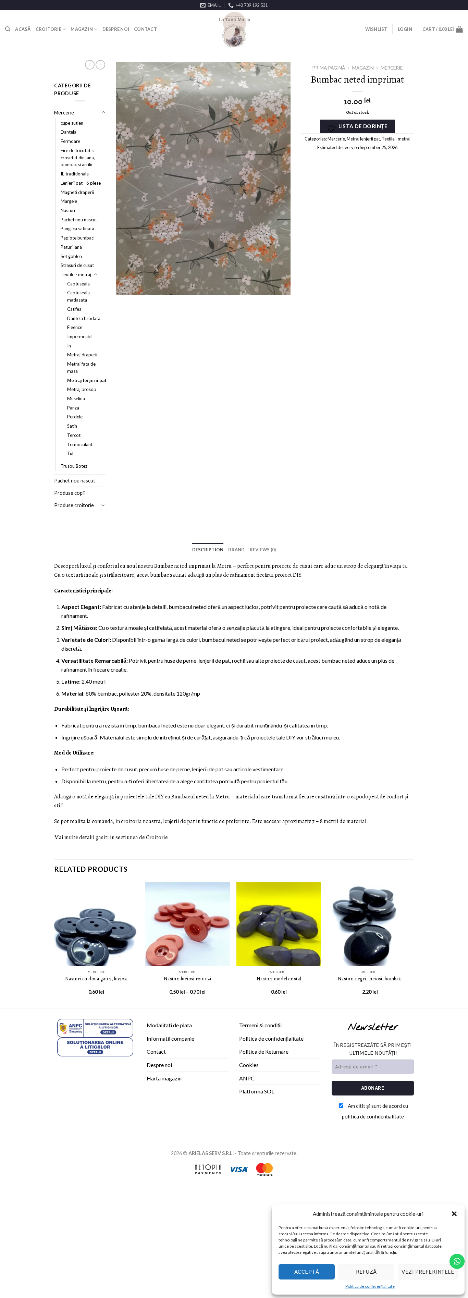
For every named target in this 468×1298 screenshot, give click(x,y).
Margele (69, 201)
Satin (72, 426)
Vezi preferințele (428, 1272)
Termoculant (80, 444)
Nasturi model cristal (279, 979)
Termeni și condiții (260, 1025)
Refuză (366, 1272)
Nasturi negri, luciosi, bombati (370, 979)
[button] (454, 1213)
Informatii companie (170, 1038)
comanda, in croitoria (117, 821)
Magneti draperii (77, 192)
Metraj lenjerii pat (87, 380)
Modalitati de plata (169, 1025)
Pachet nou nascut (79, 219)
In (69, 345)
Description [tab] (208, 549)
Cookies (249, 1065)
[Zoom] (125, 286)
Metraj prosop (81, 389)
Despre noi (116, 29)
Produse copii (69, 493)
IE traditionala (75, 173)
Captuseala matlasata (78, 296)
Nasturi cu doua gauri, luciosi (96, 979)
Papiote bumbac (77, 238)
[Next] (412, 944)
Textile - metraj (76, 274)
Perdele (75, 416)
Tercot (74, 435)
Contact (145, 29)
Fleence (74, 327)
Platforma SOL (256, 1091)
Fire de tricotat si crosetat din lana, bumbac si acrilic (78, 157)
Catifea (74, 309)
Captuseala (78, 283)
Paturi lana (71, 247)
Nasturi (68, 210)
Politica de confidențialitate (370, 1286)
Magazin (82, 29)
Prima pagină (328, 68)
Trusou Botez (74, 466)
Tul (70, 453)
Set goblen (71, 256)
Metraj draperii (82, 354)
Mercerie (64, 112)
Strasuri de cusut (77, 265)
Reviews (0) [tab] (263, 549)
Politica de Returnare (263, 1051)
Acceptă (306, 1272)
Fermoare (70, 141)
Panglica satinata (77, 228)
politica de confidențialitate (373, 1116)
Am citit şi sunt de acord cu (375, 1111)
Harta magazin (164, 1078)
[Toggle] (103, 112)
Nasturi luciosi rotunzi (187, 979)
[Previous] (54, 944)
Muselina (76, 398)
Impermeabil (80, 336)
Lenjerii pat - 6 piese (81, 183)
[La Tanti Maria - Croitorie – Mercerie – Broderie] (234, 29)
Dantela (68, 132)
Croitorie (48, 29)
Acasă (22, 29)
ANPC (247, 1078)
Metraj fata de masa (81, 367)
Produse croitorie (74, 505)
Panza (73, 408)
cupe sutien (72, 123)
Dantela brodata (83, 318)
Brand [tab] (236, 549)
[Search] (7, 29)
